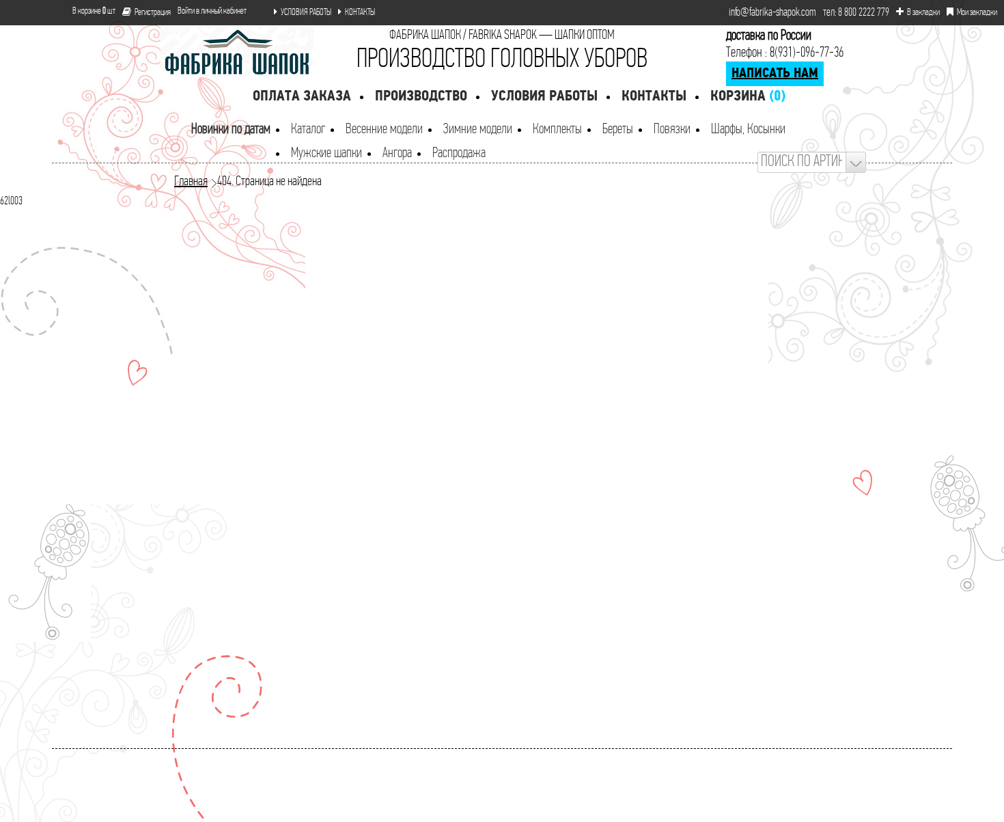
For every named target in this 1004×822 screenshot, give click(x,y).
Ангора (397, 153)
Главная (191, 182)
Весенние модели (384, 129)
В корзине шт (88, 11)
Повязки (672, 129)
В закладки (923, 13)
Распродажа (459, 153)
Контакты (654, 97)
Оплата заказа (302, 97)
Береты (617, 129)
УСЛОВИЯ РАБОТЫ (306, 13)
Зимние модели (477, 129)
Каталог (308, 129)
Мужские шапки (326, 153)
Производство (421, 97)
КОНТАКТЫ (360, 13)
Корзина (747, 97)
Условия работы (544, 97)
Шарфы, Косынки (748, 129)
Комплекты (557, 129)
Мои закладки (977, 13)
